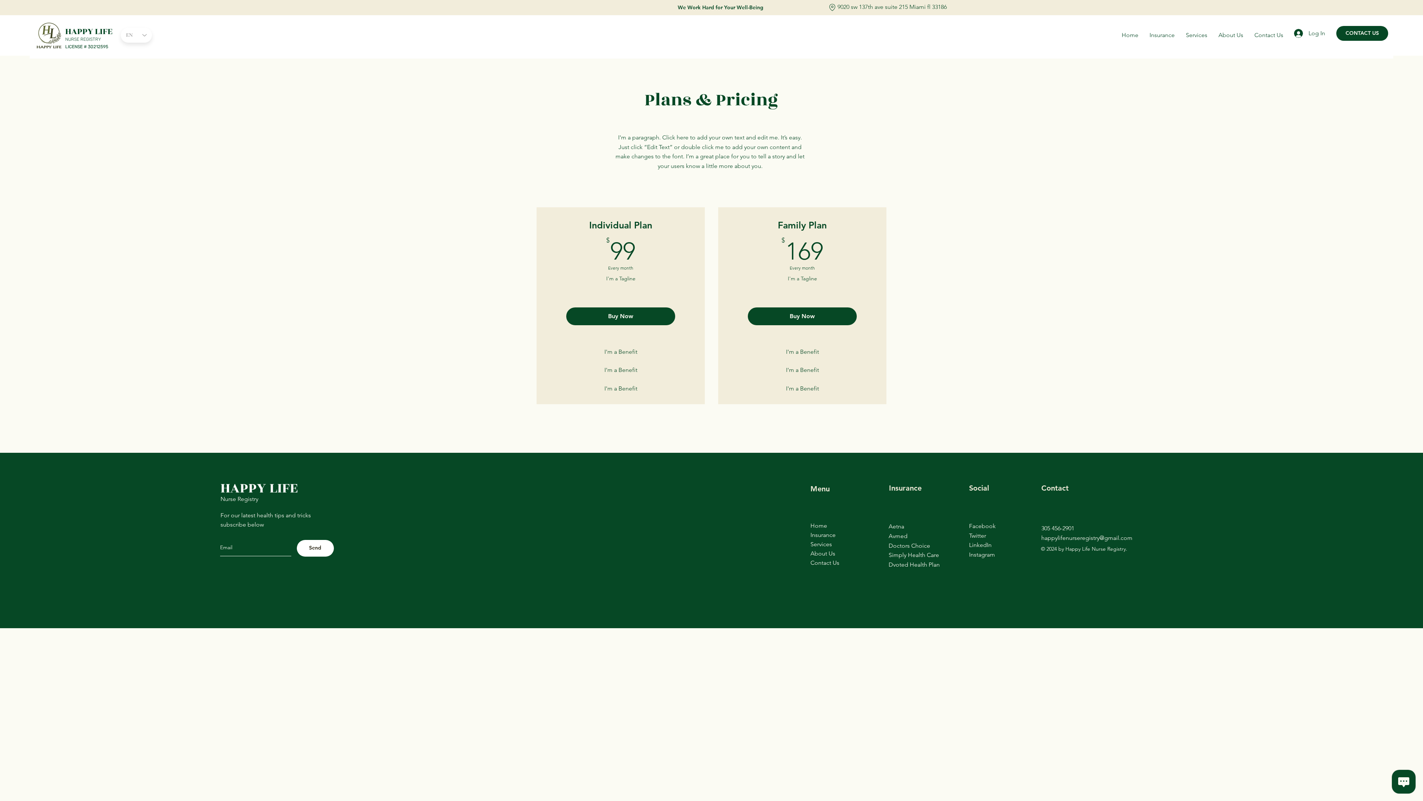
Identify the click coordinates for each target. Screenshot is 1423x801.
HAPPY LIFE (89, 31)
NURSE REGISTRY (83, 39)
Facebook (982, 526)
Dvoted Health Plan (914, 564)
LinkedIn (980, 544)
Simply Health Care (914, 554)
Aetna (896, 526)
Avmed (898, 536)
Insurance (823, 534)
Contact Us (824, 562)
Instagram (982, 554)
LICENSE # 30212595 (86, 46)
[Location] (832, 7)
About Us (822, 553)
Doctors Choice (909, 545)
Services (821, 544)
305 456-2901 (1057, 528)
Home (818, 525)
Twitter (977, 535)
